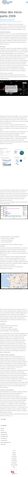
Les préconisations (14, 460)
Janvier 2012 (3, 444)
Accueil (14, 450)
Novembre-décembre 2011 (5, 442)
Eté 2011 (2, 430)
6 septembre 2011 (4, 434)
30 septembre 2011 (4, 436)
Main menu (27, 2)
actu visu (11, 415)
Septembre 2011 (4, 432)
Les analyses (14, 454)
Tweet (2, 419)
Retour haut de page (14, 469)
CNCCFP (19, 50)
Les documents (14, 456)
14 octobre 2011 (4, 438)
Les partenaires (14, 458)
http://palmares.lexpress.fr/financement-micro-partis (10, 21)
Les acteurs (14, 452)
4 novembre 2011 (4, 440)
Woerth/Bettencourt (8, 33)
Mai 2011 (2, 428)
